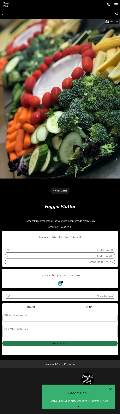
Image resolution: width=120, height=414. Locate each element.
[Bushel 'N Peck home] (15, 4)
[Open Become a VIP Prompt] (78, 407)
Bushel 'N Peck (87, 379)
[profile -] (108, 4)
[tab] (31, 306)
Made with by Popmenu (38, 364)
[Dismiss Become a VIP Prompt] (110, 389)
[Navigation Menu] (116, 4)
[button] (3, 14)
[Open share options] (116, 14)
